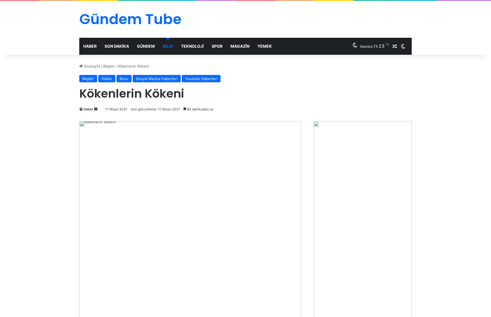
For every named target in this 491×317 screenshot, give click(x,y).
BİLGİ (168, 46)
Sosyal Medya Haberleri (157, 78)
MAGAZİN (239, 46)
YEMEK (264, 46)
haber (88, 109)
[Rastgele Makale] (394, 46)
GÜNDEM (146, 46)
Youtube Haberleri (201, 78)
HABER (90, 46)
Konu (124, 78)
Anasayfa (91, 66)
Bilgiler (109, 66)
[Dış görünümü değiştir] (403, 46)
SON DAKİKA (117, 46)
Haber (106, 78)
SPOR (217, 46)
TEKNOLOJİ (192, 46)
